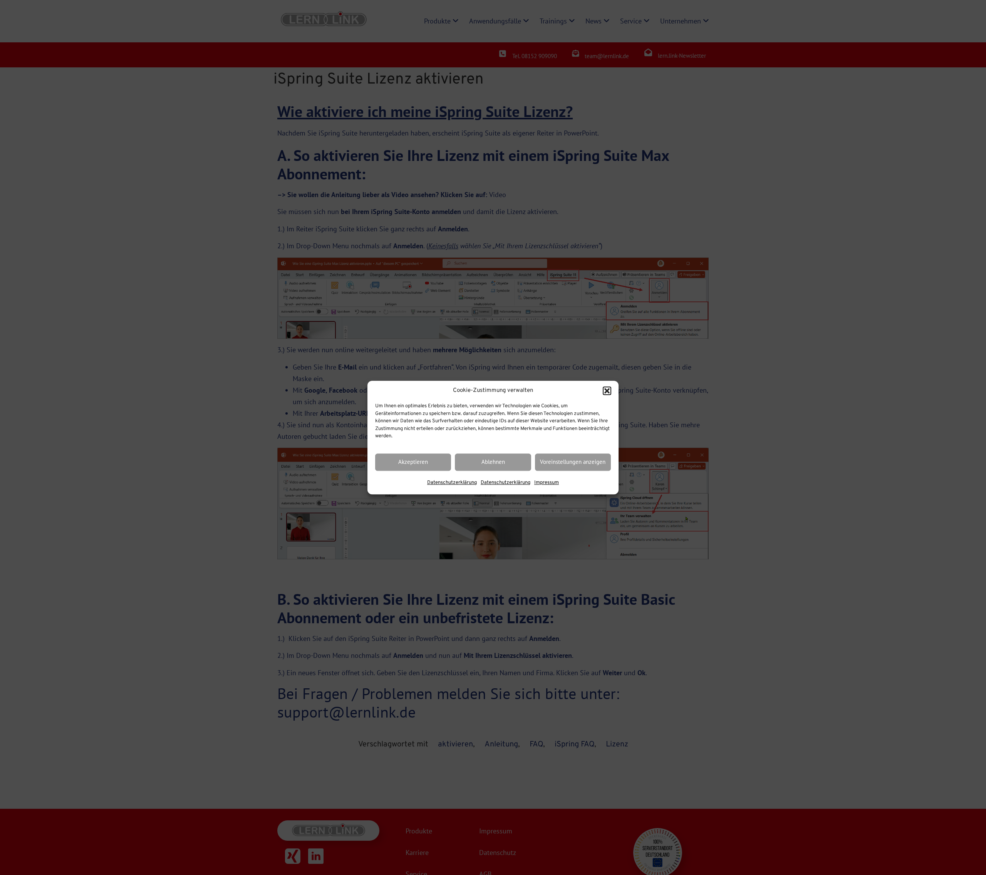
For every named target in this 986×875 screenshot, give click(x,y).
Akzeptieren (413, 462)
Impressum (546, 483)
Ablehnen (493, 462)
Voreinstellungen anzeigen (572, 462)
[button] (607, 391)
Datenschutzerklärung (452, 483)
